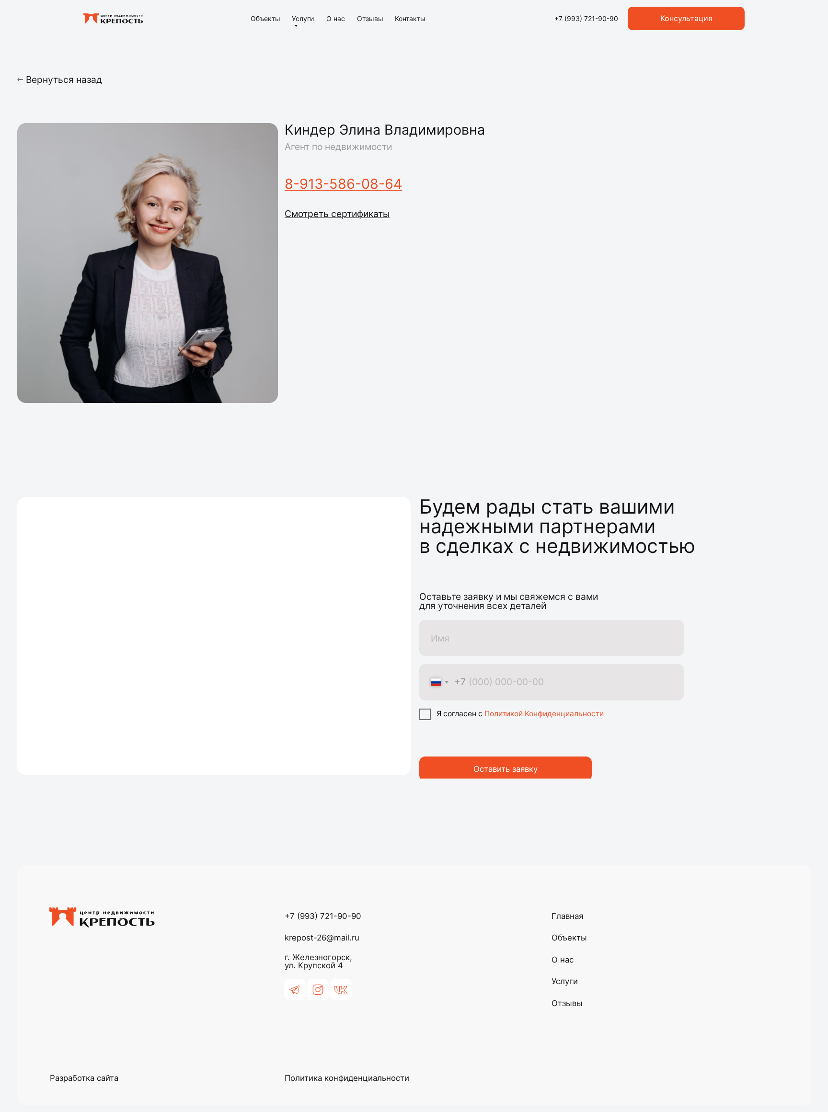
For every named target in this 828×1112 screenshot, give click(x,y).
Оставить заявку (505, 769)
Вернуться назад (64, 79)
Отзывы (370, 18)
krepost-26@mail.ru (322, 937)
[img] (113, 18)
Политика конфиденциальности (347, 1078)
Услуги (303, 18)
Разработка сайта (84, 1078)
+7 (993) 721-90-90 (323, 916)
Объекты (265, 18)
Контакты (410, 18)
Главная (567, 916)
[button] (337, 213)
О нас (335, 18)
